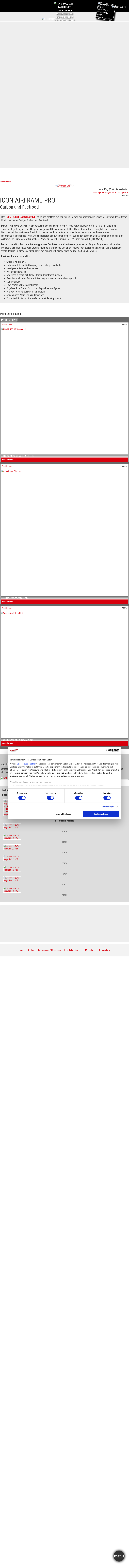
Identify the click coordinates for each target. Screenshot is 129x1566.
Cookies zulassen (101, 814)
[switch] (50, 798)
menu (119, 1556)
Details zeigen (108, 807)
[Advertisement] (64, 149)
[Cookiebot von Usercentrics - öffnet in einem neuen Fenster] (108, 751)
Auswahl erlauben (64, 814)
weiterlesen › (7, 459)
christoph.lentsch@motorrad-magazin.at (110, 192)
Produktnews (5, 181)
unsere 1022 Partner (26, 764)
